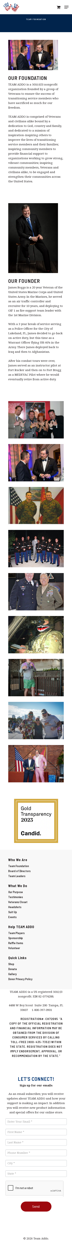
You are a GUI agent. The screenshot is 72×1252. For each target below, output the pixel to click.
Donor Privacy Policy (20, 979)
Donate (12, 969)
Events (12, 917)
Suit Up (12, 912)
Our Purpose (15, 892)
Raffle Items (15, 943)
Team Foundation (18, 866)
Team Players (16, 933)
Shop (11, 964)
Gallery (12, 974)
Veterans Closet (17, 902)
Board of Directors (19, 871)
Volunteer (14, 948)
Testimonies (15, 897)
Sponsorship (15, 938)
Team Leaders (16, 876)
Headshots (14, 907)
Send (36, 1206)
